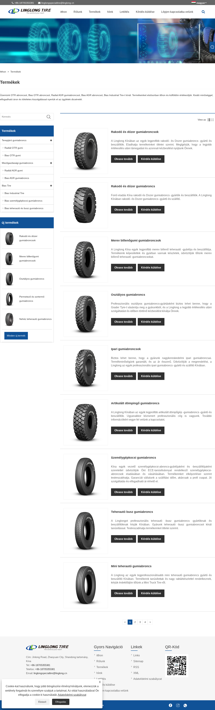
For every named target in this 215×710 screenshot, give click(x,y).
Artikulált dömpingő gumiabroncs (135, 403)
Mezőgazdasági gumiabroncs (17, 163)
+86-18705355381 (24, 3)
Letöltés (124, 11)
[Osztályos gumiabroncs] (86, 334)
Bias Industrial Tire (14, 193)
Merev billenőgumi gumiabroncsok (136, 240)
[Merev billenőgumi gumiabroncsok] (86, 280)
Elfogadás (60, 701)
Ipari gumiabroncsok (126, 349)
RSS (136, 667)
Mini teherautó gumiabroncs (131, 566)
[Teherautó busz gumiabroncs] (86, 551)
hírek (110, 11)
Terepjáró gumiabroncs (14, 140)
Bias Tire (6, 185)
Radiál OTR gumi (14, 147)
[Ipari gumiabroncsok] (86, 388)
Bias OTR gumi (13, 155)
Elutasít (42, 701)
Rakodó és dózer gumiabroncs (133, 186)
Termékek (94, 11)
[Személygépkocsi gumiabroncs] (86, 497)
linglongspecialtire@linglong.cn (57, 3)
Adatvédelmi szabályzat (72, 694)
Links (136, 655)
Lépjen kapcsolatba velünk (177, 11)
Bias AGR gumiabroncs (17, 178)
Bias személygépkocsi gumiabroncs (23, 200)
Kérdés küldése (145, 11)
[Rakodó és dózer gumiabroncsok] (86, 171)
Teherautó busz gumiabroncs (132, 511)
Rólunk (78, 11)
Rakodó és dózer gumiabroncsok (135, 132)
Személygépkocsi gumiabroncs (133, 457)
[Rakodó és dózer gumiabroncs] (86, 226)
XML (136, 673)
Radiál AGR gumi (14, 170)
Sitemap (138, 661)
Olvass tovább (123, 159)
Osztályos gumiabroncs (128, 294)
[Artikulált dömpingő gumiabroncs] (86, 443)
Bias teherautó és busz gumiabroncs (24, 208)
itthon (63, 11)
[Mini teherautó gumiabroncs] (86, 605)
